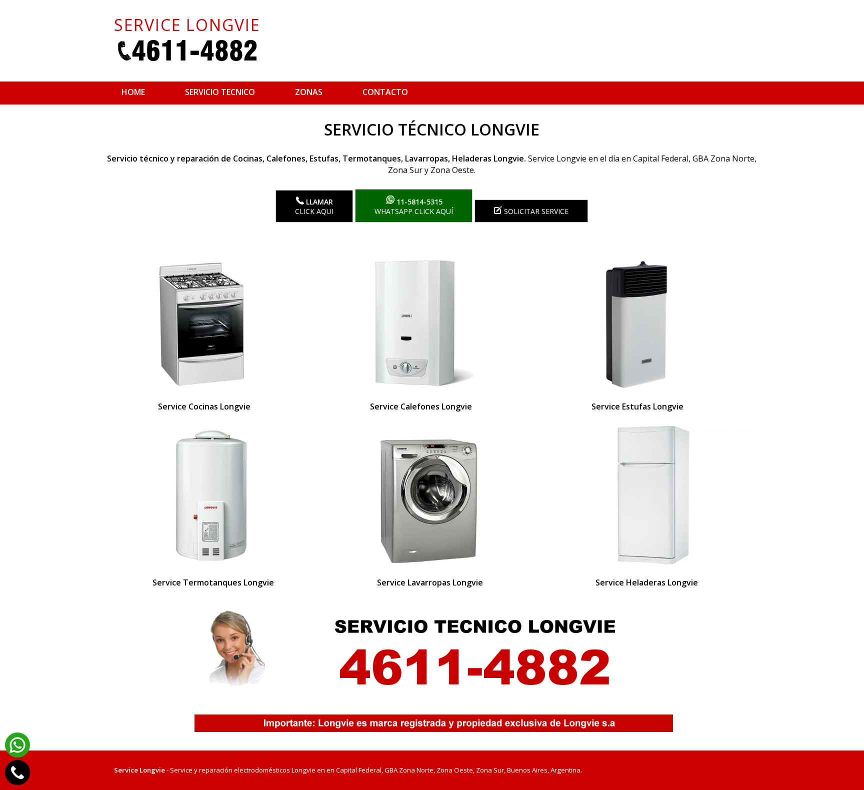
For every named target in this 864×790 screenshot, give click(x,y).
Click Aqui (314, 206)
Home (133, 92)
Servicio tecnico (220, 92)
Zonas (308, 92)
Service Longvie (139, 770)
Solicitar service (535, 211)
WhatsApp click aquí (413, 206)
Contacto (385, 92)
